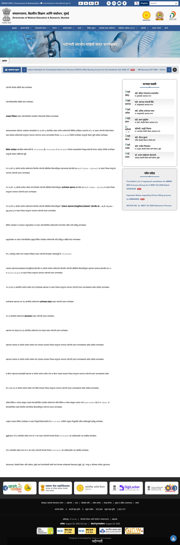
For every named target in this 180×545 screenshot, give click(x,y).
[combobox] (136, 3)
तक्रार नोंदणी (156, 28)
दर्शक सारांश (97, 503)
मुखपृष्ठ (14, 28)
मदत (76, 503)
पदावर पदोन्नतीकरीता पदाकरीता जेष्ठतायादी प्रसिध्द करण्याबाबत (32, 116)
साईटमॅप (69, 503)
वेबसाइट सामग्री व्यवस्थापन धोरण (52, 503)
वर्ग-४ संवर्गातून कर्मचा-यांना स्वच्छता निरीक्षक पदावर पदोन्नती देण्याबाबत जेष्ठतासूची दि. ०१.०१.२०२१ (38, 254)
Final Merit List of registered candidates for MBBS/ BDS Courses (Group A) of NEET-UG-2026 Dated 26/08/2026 (149, 185)
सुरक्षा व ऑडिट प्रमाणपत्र (123, 503)
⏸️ (168, 488)
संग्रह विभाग (108, 503)
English (144, 3)
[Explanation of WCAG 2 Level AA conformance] (65, 531)
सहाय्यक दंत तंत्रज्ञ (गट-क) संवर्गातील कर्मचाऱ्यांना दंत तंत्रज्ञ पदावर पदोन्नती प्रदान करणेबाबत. (37, 330)
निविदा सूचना (91, 28)
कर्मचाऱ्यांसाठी (67, 28)
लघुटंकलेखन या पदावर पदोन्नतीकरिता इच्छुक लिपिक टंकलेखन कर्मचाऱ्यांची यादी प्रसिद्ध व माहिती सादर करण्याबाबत (43, 239)
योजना (54, 28)
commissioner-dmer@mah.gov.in (57, 3)
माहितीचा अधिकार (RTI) (126, 28)
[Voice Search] (176, 4)
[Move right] (169, 69)
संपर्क (166, 28)
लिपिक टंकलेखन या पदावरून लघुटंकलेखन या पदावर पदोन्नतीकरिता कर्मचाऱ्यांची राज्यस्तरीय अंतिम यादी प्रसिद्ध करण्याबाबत (46, 225)
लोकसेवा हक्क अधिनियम (107, 28)
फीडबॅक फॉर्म (85, 503)
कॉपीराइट (66, 519)
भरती (79, 28)
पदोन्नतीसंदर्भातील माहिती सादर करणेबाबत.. (20, 101)
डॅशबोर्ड (143, 28)
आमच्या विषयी (24, 28)
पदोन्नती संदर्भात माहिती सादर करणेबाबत (19, 87)
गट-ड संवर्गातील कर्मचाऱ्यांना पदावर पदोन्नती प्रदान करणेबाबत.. (30, 316)
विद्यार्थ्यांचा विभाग (40, 28)
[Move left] (24, 69)
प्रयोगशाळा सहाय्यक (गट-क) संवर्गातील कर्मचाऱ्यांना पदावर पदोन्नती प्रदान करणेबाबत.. (40, 301)
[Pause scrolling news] (175, 70)
